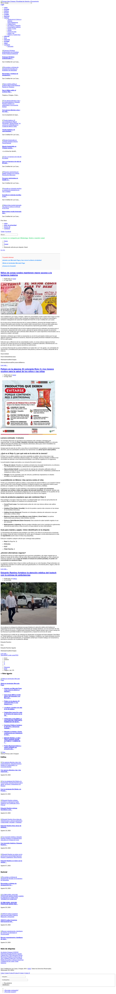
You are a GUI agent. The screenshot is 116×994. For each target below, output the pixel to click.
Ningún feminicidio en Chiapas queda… (9, 147)
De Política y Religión (14, 25)
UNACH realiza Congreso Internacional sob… (9, 920)
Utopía (9, 30)
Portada (6, 9)
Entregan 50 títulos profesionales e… (8, 57)
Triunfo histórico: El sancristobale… (8, 130)
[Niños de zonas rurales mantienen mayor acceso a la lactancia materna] (29, 314)
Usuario (4, 976)
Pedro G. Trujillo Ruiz (13, 34)
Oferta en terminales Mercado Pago (13, 263)
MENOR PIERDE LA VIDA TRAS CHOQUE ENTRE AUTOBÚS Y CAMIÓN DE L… (12, 740)
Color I (3, 973)
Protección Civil (14, 958)
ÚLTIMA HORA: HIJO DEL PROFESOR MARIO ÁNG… (9, 903)
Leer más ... (4, 365)
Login (2, 5)
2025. (29, 968)
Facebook (8, 231)
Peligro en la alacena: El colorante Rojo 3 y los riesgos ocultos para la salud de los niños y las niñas (27, 370)
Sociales (6, 41)
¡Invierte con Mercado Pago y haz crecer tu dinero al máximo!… (13, 690)
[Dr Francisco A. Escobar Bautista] (3, 752)
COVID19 (15, 952)
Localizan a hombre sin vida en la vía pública (13, 708)
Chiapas (9, 952)
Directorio (10, 46)
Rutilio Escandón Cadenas (9, 960)
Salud (6, 43)
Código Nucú (11, 24)
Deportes (7, 40)
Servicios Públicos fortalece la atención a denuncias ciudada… (13, 726)
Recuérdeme (8, 983)
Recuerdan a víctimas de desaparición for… (9, 884)
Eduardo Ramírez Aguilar (14, 953)
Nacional (6, 16)
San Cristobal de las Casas (12, 960)
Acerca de (7, 227)
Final (5, 668)
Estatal (6, 13)
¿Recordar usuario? (10, 992)
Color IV (17, 973)
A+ (1, 250)
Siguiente (7, 667)
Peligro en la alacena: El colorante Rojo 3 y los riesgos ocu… (11, 702)
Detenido (4, 953)
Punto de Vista (11, 31)
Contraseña (5, 980)
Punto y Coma (11, 28)
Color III (12, 973)
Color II (7, 973)
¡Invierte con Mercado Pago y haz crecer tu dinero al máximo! (22, 260)
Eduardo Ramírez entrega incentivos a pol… (9, 808)
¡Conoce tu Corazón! (9, 266)
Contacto (7, 45)
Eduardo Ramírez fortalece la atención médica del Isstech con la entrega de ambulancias (28, 574)
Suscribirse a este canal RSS (9, 655)
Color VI (27, 973)
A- (4, 250)
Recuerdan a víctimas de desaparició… (10, 74)
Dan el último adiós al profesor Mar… (9, 91)
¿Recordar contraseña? (11, 990)
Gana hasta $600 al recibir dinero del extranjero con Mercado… (12, 696)
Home (6, 241)
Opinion (6, 18)
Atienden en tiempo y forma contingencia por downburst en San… (13, 733)
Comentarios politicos (14, 27)
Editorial (6, 36)
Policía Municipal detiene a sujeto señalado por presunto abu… (12, 747)
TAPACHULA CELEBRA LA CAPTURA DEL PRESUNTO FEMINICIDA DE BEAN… (13, 720)
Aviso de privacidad (10, 225)
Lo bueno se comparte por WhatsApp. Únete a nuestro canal (23, 238)
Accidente (4, 952)
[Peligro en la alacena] (29, 434)
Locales (6, 14)
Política (6, 11)
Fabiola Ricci (5, 955)
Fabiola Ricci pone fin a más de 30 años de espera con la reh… (13, 714)
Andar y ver (10, 33)
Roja (5, 38)
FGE (10, 955)
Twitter (3, 231)
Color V (22, 973)
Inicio (6, 8)
